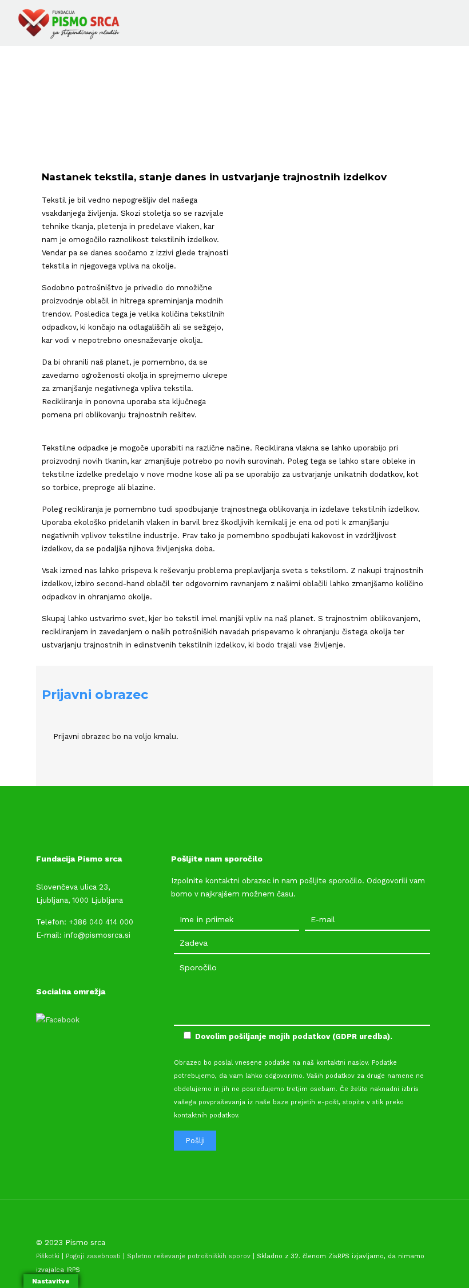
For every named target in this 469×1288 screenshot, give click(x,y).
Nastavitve (51, 1281)
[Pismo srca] (68, 23)
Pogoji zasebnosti (93, 1256)
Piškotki (47, 1256)
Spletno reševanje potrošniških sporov (189, 1256)
